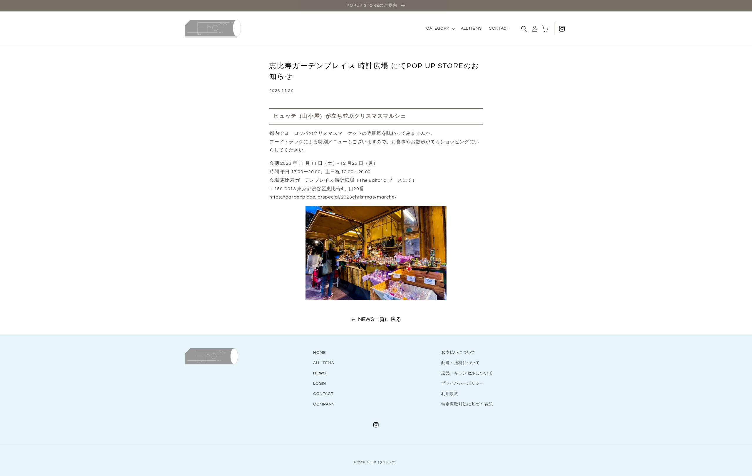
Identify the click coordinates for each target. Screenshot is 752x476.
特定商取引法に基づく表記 (467, 404)
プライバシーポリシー (462, 383)
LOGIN (319, 383)
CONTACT (323, 394)
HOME (319, 353)
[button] (440, 28)
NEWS (319, 373)
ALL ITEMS (323, 363)
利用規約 (449, 394)
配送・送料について (460, 363)
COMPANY (324, 404)
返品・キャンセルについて (467, 373)
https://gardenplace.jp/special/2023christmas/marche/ (333, 197)
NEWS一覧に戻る (379, 319)
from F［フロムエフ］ (382, 462)
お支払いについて (458, 353)
